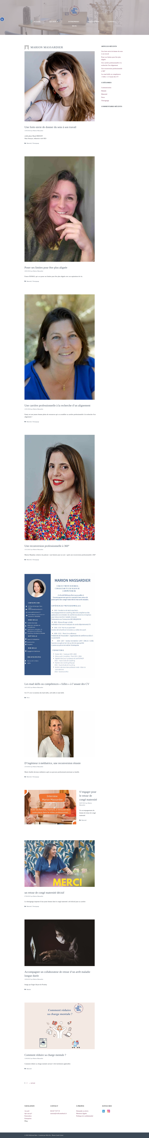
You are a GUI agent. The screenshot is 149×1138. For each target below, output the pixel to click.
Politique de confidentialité (84, 1116)
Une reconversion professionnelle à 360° (46, 545)
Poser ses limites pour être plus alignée (45, 267)
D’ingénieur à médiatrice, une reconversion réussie (52, 763)
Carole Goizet (59, 1135)
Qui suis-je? (28, 1113)
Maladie (29, 989)
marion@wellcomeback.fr (58, 1113)
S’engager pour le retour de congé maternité (88, 795)
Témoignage (35, 143)
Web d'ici (48, 1135)
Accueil (37, 21)
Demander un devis (82, 1111)
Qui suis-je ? (54, 21)
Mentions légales (81, 1113)
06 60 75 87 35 (55, 1111)
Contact (112, 21)
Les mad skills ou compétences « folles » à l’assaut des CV (56, 683)
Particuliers (28, 1116)
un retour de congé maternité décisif (44, 892)
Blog (74, 26)
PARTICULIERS (93, 21)
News (28, 697)
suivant (32, 1083)
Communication (106, 87)
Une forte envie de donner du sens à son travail (50, 127)
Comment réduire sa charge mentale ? (45, 1054)
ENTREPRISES (73, 21)
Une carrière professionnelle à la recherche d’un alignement (57, 405)
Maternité (29, 143)
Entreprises (27, 1118)
